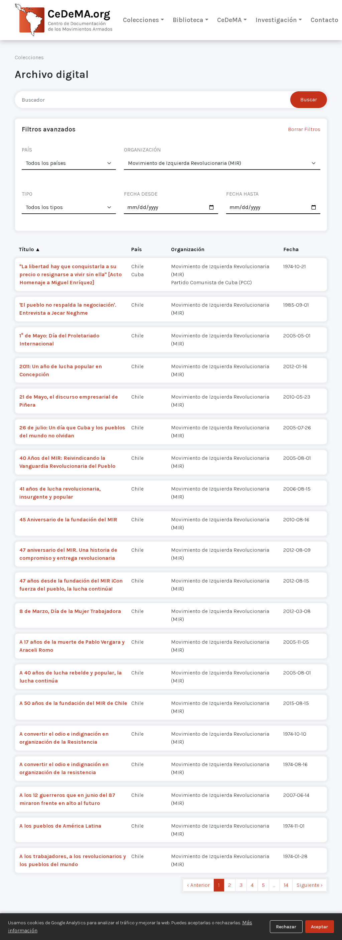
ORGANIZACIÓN (142, 149)
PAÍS (27, 149)
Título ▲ (29, 249)
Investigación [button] (276, 20)
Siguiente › (310, 885)
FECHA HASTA (242, 194)
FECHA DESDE (141, 194)
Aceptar (319, 927)
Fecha (291, 249)
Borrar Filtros (304, 129)
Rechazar (286, 927)
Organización (187, 249)
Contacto (324, 20)
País (136, 249)
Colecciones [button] (141, 20)
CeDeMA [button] (229, 20)
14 (286, 885)
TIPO (27, 194)
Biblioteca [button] (188, 20)
